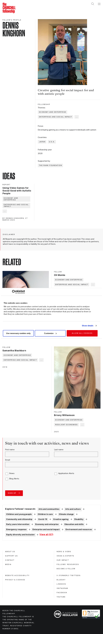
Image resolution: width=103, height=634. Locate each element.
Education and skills (74, 524)
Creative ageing (60, 519)
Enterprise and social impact (55, 117)
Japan (42, 142)
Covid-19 (42, 519)
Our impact (63, 560)
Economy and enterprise (52, 112)
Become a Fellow (66, 568)
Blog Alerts (14, 479)
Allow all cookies (82, 333)
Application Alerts (66, 473)
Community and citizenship (19, 519)
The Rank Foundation (50, 165)
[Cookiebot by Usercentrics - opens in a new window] (14, 292)
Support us (11, 556)
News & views (64, 551)
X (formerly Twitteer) (69, 575)
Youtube (61, 597)
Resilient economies (66, 424)
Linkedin (61, 584)
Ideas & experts (65, 556)
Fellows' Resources (68, 564)
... (77, 117)
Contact (9, 560)
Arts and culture (73, 509)
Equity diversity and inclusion (20, 535)
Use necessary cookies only (18, 333)
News (11, 473)
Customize (49, 333)
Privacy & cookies (15, 580)
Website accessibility (17, 575)
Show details (87, 326)
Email (7, 460)
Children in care (45, 514)
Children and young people (19, 514)
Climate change (66, 514)
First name (10, 450)
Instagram (62, 588)
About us (10, 551)
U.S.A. (52, 142)
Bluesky (61, 580)
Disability (78, 519)
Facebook (62, 592)
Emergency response (16, 529)
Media (8, 564)
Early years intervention (17, 524)
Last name (59, 450)
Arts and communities (49, 509)
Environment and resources (79, 529)
